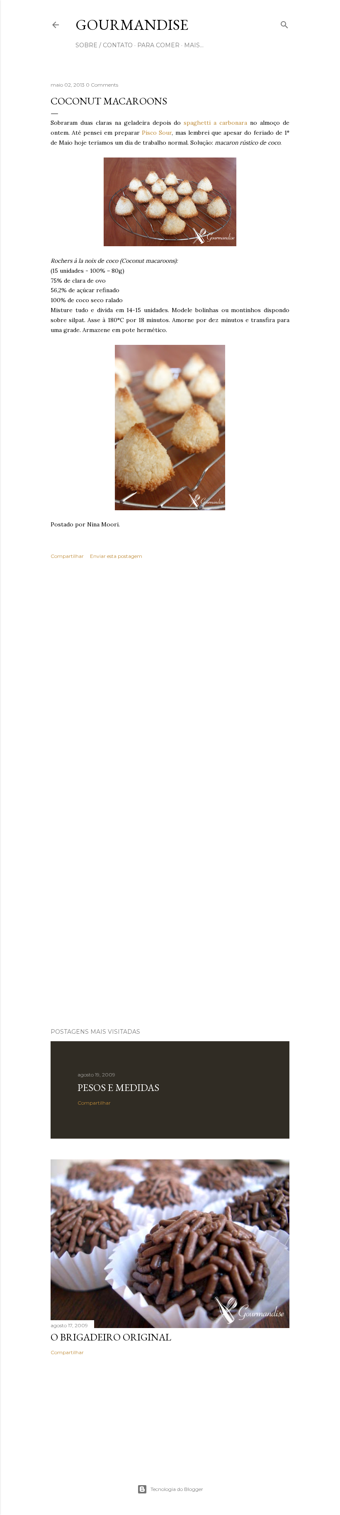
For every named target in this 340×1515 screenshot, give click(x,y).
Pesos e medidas (118, 1087)
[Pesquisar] (284, 23)
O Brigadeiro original (111, 1337)
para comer (158, 45)
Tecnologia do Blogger (177, 1489)
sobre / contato (104, 45)
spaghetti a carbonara (215, 122)
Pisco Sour (157, 132)
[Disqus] (170, 686)
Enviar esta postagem (116, 556)
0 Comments (102, 85)
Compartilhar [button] (67, 556)
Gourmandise (131, 24)
